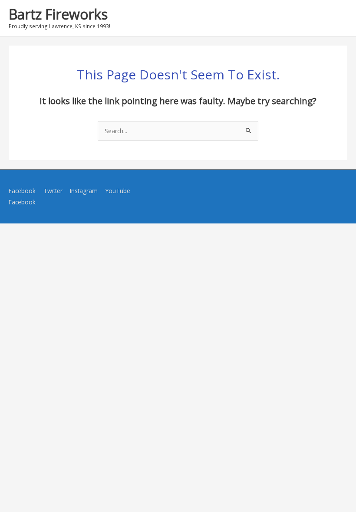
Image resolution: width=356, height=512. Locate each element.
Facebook (22, 191)
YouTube (117, 191)
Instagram (84, 191)
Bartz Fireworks (58, 14)
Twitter (53, 191)
